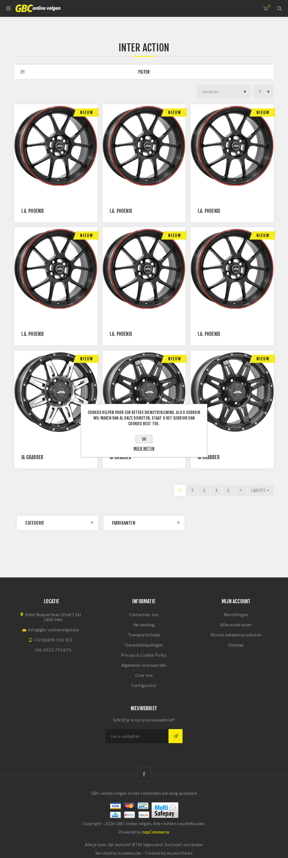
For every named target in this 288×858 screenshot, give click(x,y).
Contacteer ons (144, 614)
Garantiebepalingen (144, 644)
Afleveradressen (236, 624)
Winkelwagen (269, 6)
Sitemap (236, 644)
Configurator (144, 685)
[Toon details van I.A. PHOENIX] (55, 145)
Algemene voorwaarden (144, 665)
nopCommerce (156, 831)
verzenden (193, 844)
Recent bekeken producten (236, 634)
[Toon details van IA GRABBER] (55, 392)
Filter (144, 72)
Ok (144, 439)
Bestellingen (236, 614)
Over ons (144, 675)
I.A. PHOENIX (32, 211)
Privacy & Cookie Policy (144, 654)
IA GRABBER (32, 457)
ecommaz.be (129, 852)
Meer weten (144, 448)
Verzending (144, 624)
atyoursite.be (180, 852)
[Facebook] (144, 774)
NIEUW (86, 112)
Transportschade (144, 634)
